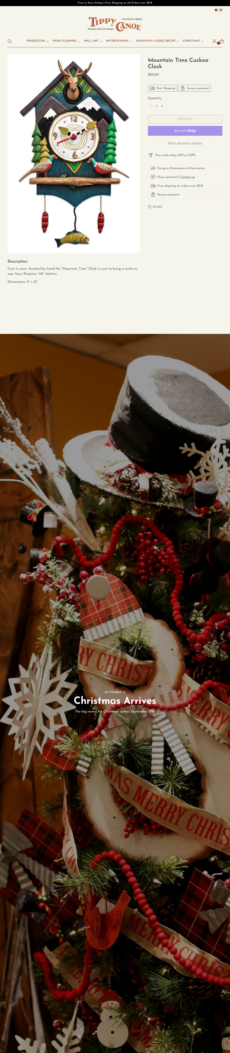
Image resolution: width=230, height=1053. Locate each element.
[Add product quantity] (151, 106)
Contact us (187, 176)
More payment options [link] (185, 143)
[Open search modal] (9, 41)
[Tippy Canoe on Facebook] (216, 10)
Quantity (155, 98)
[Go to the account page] (213, 41)
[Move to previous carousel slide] (211, 314)
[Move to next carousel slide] (219, 314)
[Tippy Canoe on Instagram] (220, 10)
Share (157, 207)
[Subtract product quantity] (162, 106)
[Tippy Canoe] (115, 24)
